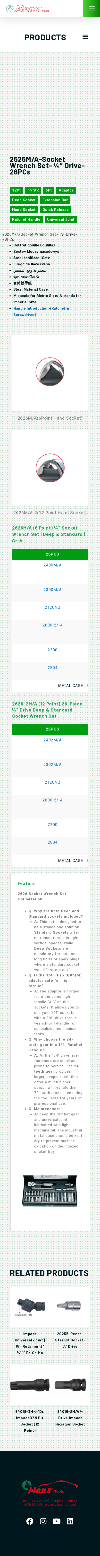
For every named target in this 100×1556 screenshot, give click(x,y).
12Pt (16, 190)
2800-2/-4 (53, 625)
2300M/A (53, 589)
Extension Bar (55, 200)
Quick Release (55, 210)
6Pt (49, 190)
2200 (53, 650)
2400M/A (53, 565)
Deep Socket (24, 200)
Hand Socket (24, 210)
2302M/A (53, 764)
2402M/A (53, 740)
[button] (85, 36)
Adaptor (66, 190)
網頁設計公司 (33, 1504)
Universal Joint (61, 219)
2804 (53, 667)
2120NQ (52, 607)
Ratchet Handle (26, 219)
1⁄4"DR (33, 190)
